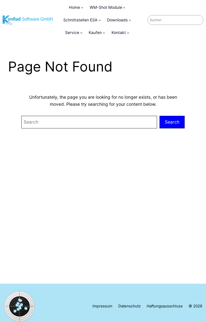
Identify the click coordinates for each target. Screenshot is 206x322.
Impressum (102, 306)
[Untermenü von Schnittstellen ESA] (99, 20)
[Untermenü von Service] (81, 32)
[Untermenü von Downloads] (130, 20)
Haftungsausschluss (165, 306)
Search (172, 122)
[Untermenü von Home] (82, 7)
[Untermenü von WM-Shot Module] (124, 7)
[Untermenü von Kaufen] (104, 32)
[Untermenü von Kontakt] (128, 32)
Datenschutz (129, 306)
